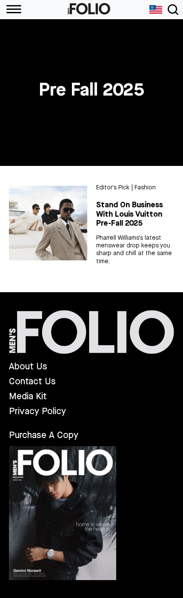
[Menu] (10, 9)
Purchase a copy (43, 435)
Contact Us (32, 381)
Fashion (145, 187)
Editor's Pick (112, 187)
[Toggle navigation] (173, 9)
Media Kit (28, 396)
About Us (28, 366)
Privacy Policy (37, 411)
